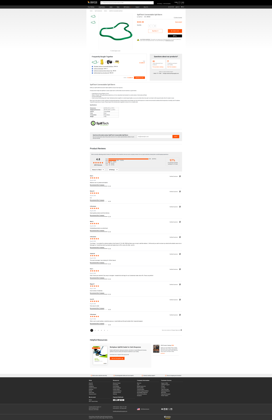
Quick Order (171, 6)
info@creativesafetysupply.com (171, 73)
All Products (126, 7)
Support (137, 7)
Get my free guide (116, 358)
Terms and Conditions (142, 394)
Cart (183, 6)
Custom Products (93, 387)
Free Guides (115, 384)
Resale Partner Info (141, 386)
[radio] (135, 160)
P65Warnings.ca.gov (170, 40)
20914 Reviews (99, 165)
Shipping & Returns (165, 390)
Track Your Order (165, 389)
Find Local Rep (140, 387)
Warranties (163, 392)
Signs (118, 7)
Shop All (91, 383)
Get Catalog (159, 3)
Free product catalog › (158, 67)
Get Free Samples (167, 3)
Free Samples (116, 386)
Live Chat (163, 387)
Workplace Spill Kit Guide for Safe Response (125, 347)
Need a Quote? (178, 22)
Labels (110, 7)
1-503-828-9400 (122, 408)
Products (91, 384)
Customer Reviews (117, 390)
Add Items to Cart (139, 77)
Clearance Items (92, 394)
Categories (91, 386)
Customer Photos (117, 392)
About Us (146, 7)
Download (163, 353)
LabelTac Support (165, 384)
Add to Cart (176, 31)
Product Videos (116, 389)
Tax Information (140, 389)
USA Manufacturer (145, 409)
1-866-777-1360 (179, 2)
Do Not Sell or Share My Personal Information (103, 416)
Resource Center (116, 383)
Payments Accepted (165, 394)
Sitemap (115, 394)
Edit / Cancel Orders (93, 401)
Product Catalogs (117, 387)
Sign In (178, 6)
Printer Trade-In (164, 395)
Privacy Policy (91, 416)
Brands (90, 390)
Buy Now (154, 31)
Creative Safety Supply (100, 417)
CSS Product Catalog (166, 345)
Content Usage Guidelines (143, 390)
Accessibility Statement (142, 392)
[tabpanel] (165, 349)
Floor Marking (91, 7)
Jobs (138, 384)
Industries (91, 389)
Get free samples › (172, 67)
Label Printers (102, 7)
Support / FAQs (164, 383)
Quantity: (139, 25)
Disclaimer (139, 395)
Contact (163, 386)
